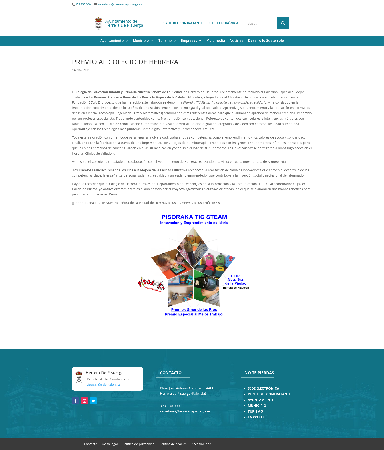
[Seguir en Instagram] (84, 400)
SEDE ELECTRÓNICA (263, 388)
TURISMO (255, 411)
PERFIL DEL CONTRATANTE (269, 394)
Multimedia (215, 41)
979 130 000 (83, 4)
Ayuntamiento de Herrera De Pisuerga (124, 23)
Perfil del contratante (182, 23)
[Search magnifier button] (283, 23)
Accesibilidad (201, 444)
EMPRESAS (256, 417)
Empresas (189, 41)
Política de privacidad (139, 444)
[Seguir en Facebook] (75, 400)
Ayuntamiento (112, 41)
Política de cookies (173, 444)
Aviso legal (110, 444)
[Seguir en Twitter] (93, 400)
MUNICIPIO (257, 405)
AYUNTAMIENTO (261, 400)
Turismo (165, 41)
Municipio (141, 41)
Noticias (236, 41)
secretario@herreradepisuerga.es (120, 4)
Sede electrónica (223, 23)
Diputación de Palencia (103, 384)
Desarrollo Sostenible (266, 41)
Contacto (90, 444)
